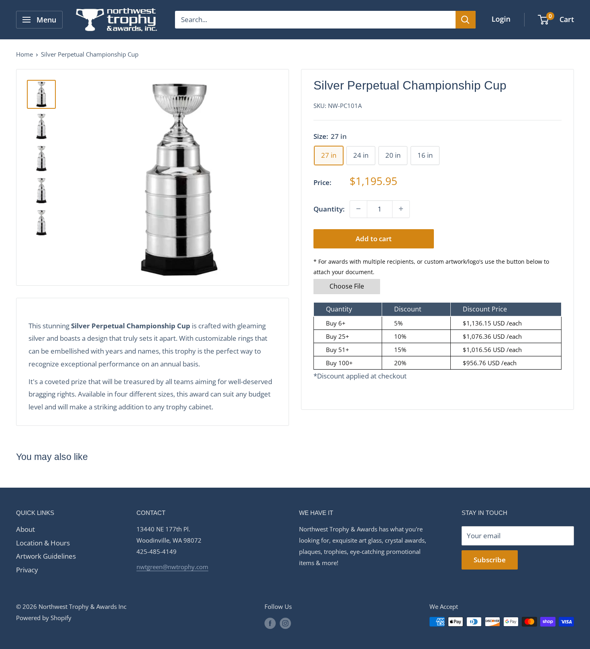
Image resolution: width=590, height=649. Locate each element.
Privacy (27, 569)
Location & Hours (43, 542)
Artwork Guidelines (46, 556)
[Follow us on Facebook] (270, 623)
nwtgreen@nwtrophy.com (172, 567)
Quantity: (329, 208)
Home (24, 54)
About (25, 529)
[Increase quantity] (401, 208)
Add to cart (374, 238)
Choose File (347, 286)
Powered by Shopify (43, 618)
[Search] (466, 19)
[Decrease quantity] (358, 208)
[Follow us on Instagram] (285, 623)
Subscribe (490, 559)
